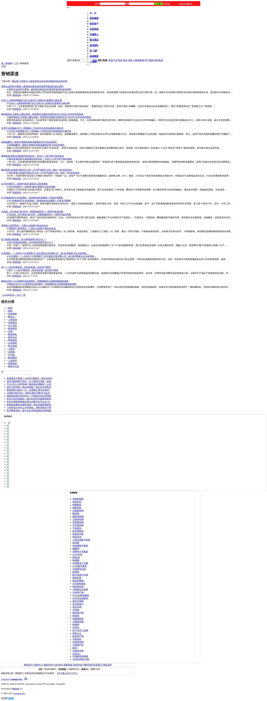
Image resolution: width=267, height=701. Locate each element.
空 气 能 (93, 50)
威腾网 (75, 548)
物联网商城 (78, 516)
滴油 (130, 60)
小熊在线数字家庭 (81, 540)
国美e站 (76, 557)
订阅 (3, 66)
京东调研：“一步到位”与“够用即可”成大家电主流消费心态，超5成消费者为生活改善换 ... (44, 253)
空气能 (11, 355)
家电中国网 (78, 601)
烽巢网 (75, 624)
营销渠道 (16, 95)
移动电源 (158, 60)
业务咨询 (44, 81)
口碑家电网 (78, 621)
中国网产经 (78, 645)
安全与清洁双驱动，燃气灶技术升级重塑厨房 (29, 399)
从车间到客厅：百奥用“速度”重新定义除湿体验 (24, 184)
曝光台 (11, 317)
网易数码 (76, 505)
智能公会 (76, 633)
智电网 (75, 616)
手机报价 (76, 639)
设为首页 (182, 4)
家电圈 (75, 560)
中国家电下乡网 (80, 563)
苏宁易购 (149, 60)
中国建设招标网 (80, 656)
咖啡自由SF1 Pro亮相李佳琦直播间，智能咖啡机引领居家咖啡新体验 (34, 281)
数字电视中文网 (80, 575)
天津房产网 (78, 592)
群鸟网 (75, 543)
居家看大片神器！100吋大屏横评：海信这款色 (29, 378)
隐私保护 (107, 665)
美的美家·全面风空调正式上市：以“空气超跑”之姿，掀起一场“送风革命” (36, 170)
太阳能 (11, 352)
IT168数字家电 (79, 566)
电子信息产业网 (80, 630)
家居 (74, 648)
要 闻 (93, 13)
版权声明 (34, 81)
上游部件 (94, 56)
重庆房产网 (78, 613)
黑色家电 (94, 18)
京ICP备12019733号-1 (67, 673)
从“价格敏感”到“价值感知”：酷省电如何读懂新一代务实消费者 (32, 198)
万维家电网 (78, 519)
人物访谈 (12, 320)
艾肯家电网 (78, 525)
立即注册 (166, 4)
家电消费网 (78, 581)
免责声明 (62, 81)
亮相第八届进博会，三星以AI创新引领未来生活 (24, 225)
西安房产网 (78, 636)
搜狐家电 (76, 508)
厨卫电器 (94, 29)
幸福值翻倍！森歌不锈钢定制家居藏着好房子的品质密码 (29, 142)
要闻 (10, 308)
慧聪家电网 (78, 522)
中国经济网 (78, 651)
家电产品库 (13, 366)
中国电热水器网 (80, 589)
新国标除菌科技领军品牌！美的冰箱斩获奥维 (29, 404)
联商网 (75, 572)
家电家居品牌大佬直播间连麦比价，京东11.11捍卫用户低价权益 (32, 156)
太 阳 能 (93, 45)
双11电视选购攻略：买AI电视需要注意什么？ (23, 239)
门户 (16, 63)
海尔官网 (76, 607)
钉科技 (75, 627)
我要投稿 (53, 81)
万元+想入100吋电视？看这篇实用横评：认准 (29, 384)
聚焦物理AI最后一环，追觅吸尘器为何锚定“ (28, 390)
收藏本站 (189, 4)
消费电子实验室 (80, 551)
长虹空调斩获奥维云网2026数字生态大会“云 (28, 402)
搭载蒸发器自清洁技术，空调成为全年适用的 (29, 396)
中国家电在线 (79, 569)
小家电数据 (138, 60)
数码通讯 (94, 39)
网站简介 (16, 81)
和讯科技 (76, 502)
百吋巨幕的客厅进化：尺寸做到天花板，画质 (29, 381)
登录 (158, 4)
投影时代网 (78, 534)
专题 (10, 331)
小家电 (93, 34)
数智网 (75, 513)
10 (13, 295)
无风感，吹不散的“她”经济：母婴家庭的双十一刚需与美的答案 (32, 211)
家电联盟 (76, 578)
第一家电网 (6, 63)
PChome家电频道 (80, 595)
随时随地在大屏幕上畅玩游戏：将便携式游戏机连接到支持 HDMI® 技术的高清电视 (42, 114)
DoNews (76, 653)
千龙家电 (76, 528)
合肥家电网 (78, 642)
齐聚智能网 (78, 499)
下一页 (22, 295)
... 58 (16, 295)
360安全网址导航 (80, 659)
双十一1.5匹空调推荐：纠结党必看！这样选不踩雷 (26, 267)
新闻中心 (25, 81)
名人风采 (12, 325)
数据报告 (12, 334)
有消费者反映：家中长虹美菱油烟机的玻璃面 (29, 410)
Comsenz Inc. (16, 679)
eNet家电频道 (79, 583)
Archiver (5, 679)
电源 (120, 60)
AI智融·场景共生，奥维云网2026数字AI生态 (28, 393)
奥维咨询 (76, 537)
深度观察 (12, 314)
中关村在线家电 (80, 598)
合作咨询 (58, 665)
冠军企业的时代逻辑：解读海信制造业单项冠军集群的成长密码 (32, 86)
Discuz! (15, 689)
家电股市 (12, 328)
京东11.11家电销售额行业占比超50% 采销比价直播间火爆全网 (31, 100)
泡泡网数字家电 (80, 546)
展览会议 (12, 337)
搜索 (94, 60)
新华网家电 (78, 531)
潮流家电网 (78, 586)
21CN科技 (77, 554)
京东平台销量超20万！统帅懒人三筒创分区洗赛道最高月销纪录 (32, 128)
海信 (125, 60)
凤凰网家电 (78, 619)
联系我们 (97, 665)
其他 (10, 311)
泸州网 (75, 610)
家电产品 (112, 60)
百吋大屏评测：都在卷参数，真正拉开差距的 (29, 387)
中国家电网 (78, 510)
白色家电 (94, 23)
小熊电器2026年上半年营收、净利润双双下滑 (29, 407)
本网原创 (12, 322)
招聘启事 (87, 665)
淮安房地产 (78, 604)
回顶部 (4, 698)
